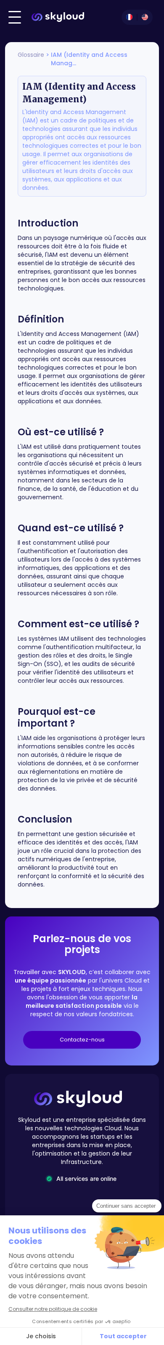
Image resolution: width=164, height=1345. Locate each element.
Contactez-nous (82, 1040)
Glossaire (31, 55)
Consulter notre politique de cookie (52, 1309)
